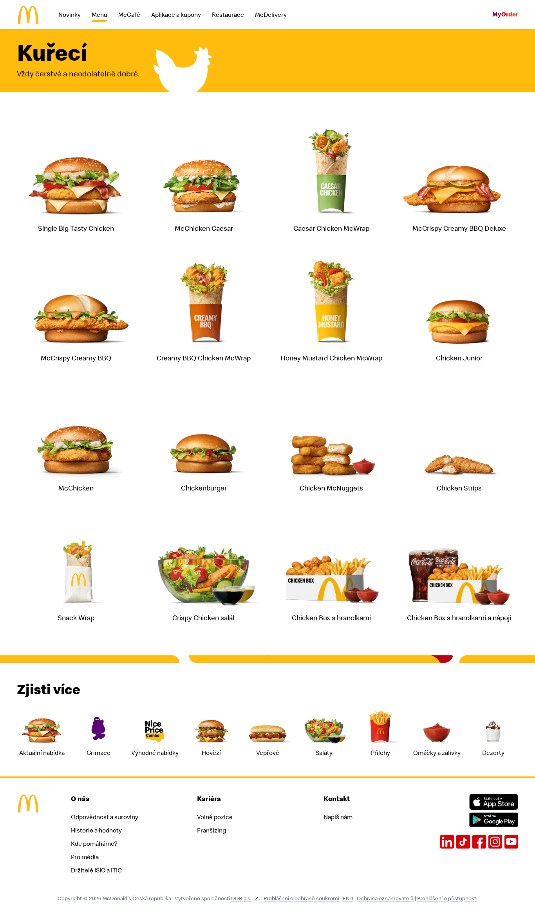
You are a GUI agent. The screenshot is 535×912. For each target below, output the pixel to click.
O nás (80, 798)
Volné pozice (215, 817)
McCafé (129, 15)
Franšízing (211, 830)
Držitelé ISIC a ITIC (96, 870)
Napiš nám (338, 817)
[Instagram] (495, 842)
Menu (99, 15)
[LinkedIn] (447, 842)
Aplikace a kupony (176, 15)
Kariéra (209, 798)
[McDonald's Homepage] (28, 15)
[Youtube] (511, 842)
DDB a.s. (241, 898)
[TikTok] (463, 842)
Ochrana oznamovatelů (385, 898)
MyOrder (505, 15)
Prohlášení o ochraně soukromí (301, 898)
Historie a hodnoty (96, 830)
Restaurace (228, 15)
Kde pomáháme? (94, 844)
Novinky (69, 15)
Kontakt (337, 798)
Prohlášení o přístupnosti (447, 898)
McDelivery (271, 15)
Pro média (85, 857)
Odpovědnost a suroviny (104, 817)
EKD (348, 898)
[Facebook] (479, 842)
